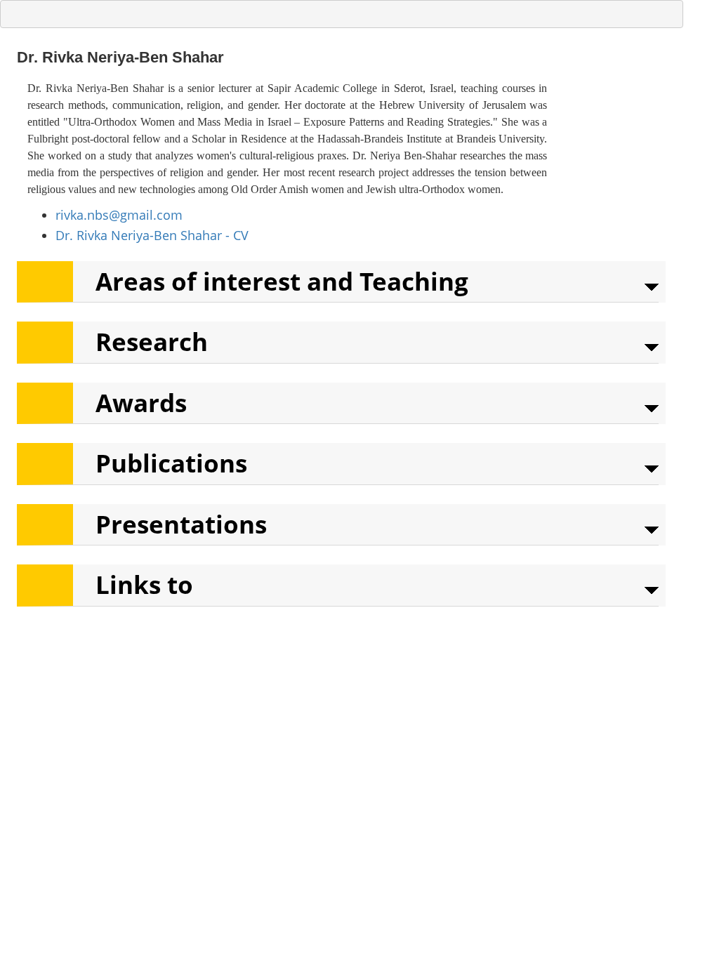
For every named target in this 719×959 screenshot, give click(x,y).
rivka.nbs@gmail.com (119, 214)
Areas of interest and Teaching (281, 281)
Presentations (181, 524)
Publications (171, 463)
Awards (141, 402)
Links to (144, 584)
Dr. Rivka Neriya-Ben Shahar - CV (152, 235)
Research (151, 341)
